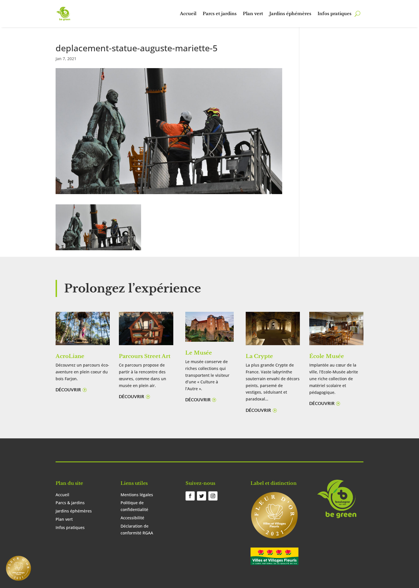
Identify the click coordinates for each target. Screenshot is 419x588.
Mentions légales (137, 494)
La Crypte (259, 356)
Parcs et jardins (220, 13)
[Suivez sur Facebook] (190, 495)
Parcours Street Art (144, 356)
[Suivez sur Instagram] (212, 495)
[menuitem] (18, 568)
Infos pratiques (334, 13)
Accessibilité (132, 517)
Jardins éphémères (290, 13)
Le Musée (198, 353)
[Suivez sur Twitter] (201, 495)
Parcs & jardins (70, 502)
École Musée (326, 356)
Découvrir (68, 389)
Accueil (188, 13)
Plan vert (253, 13)
